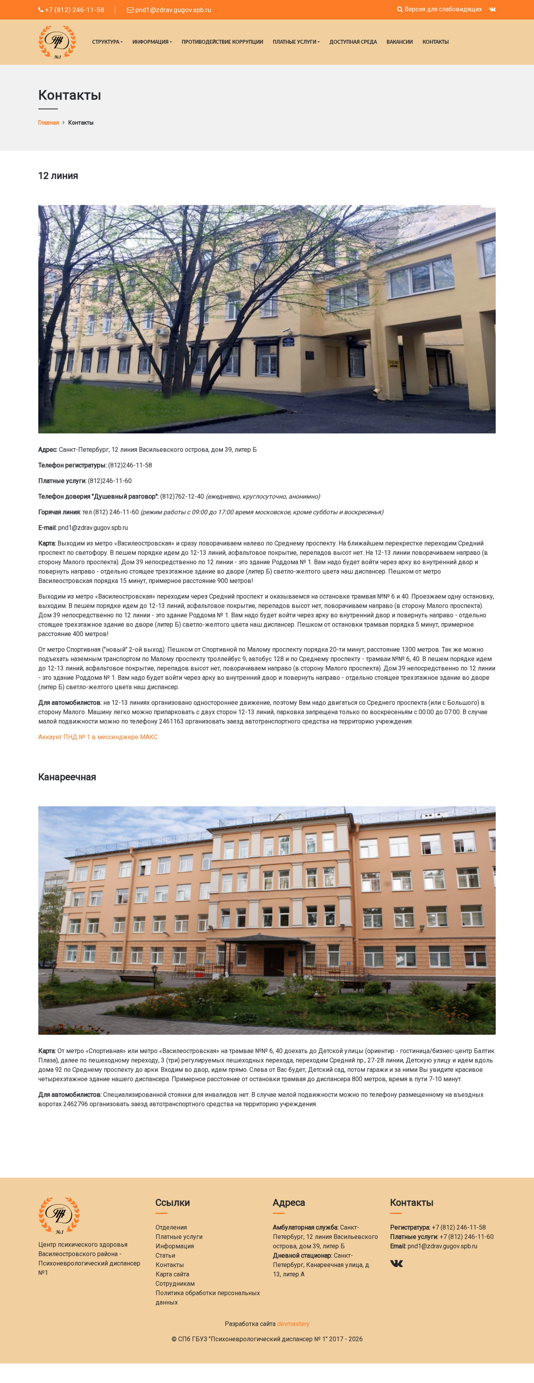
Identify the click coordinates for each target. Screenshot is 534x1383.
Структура (105, 42)
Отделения (171, 1227)
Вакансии (400, 42)
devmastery (293, 1324)
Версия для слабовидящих (442, 9)
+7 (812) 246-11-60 (467, 1236)
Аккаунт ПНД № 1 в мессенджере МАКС (98, 737)
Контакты (436, 42)
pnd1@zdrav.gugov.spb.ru (172, 10)
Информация (150, 42)
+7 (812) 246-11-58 (73, 10)
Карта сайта (172, 1274)
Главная (48, 122)
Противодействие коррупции (222, 42)
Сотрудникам (175, 1283)
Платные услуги (294, 42)
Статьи (165, 1255)
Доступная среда (353, 42)
